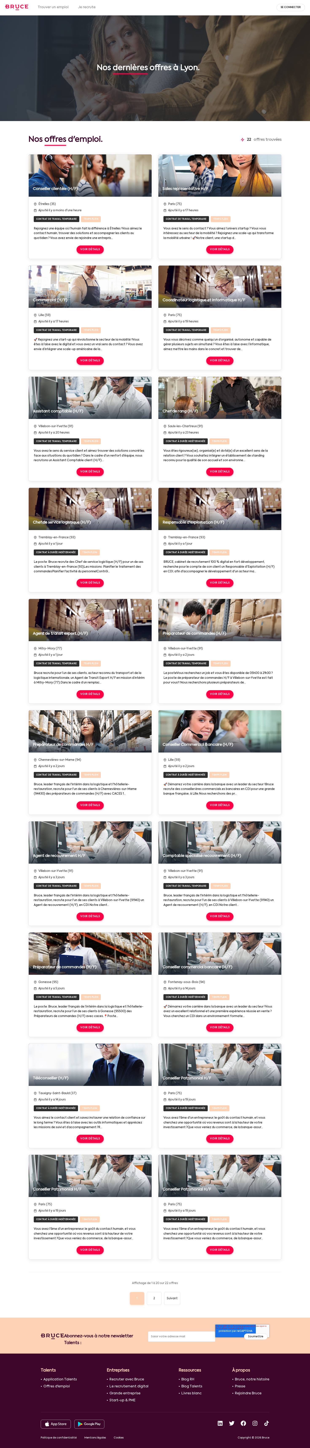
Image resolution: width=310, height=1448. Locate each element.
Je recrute (87, 7)
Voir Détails (90, 249)
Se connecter (291, 7)
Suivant (172, 1298)
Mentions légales (95, 1438)
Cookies (119, 1438)
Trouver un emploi (53, 7)
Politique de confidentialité (59, 1438)
